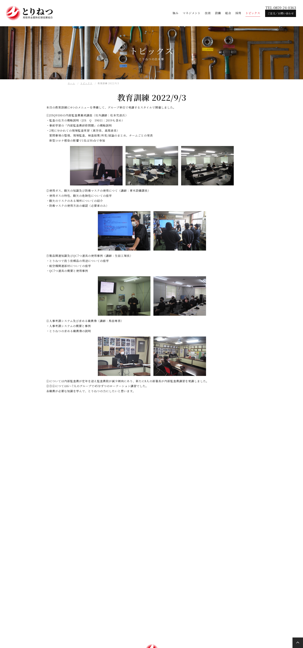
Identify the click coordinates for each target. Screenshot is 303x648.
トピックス (86, 83)
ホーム (71, 83)
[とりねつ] (29, 13)
